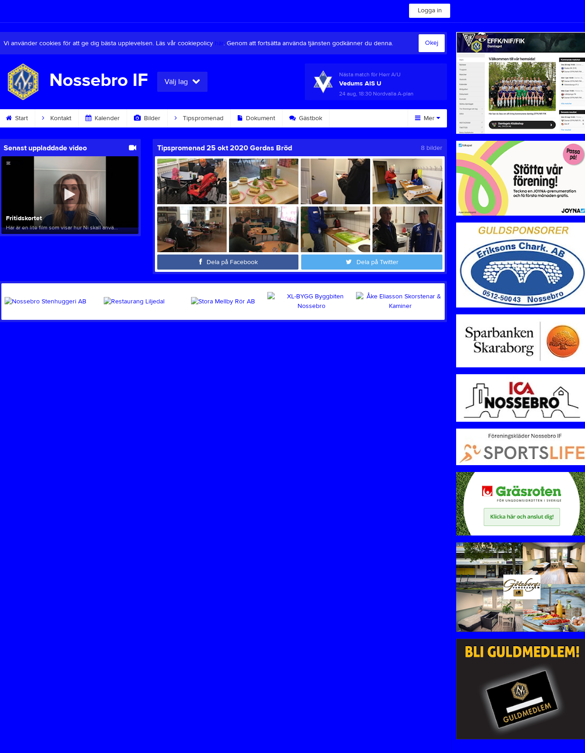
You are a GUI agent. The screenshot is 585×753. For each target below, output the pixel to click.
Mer (429, 118)
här (219, 43)
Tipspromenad (202, 118)
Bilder (151, 118)
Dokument (259, 118)
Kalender (106, 118)
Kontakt (59, 118)
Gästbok (309, 118)
